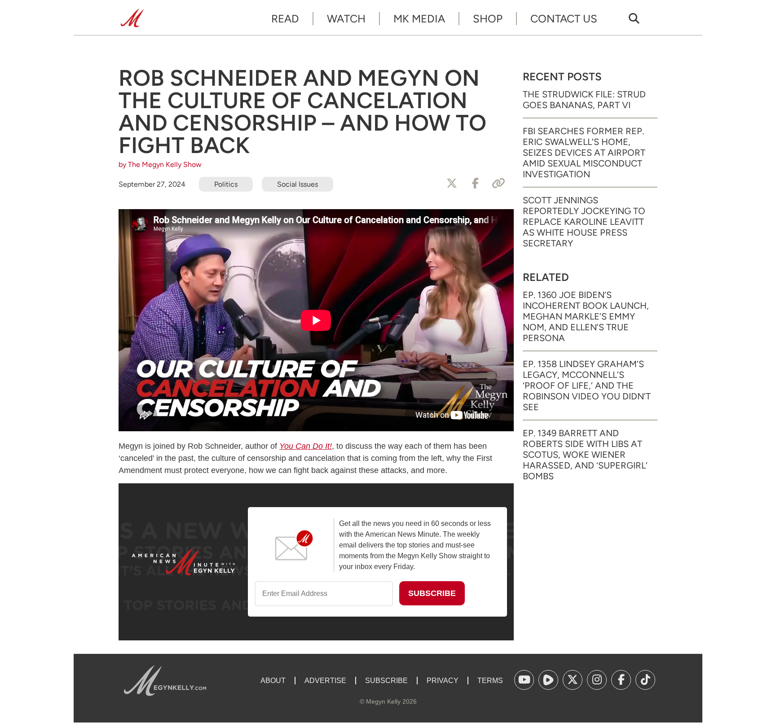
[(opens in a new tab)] (524, 680)
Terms (490, 680)
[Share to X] (452, 183)
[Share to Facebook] (475, 183)
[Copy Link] (498, 183)
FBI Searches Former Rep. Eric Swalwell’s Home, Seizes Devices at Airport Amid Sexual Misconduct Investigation (584, 153)
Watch (346, 18)
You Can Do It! (305, 446)
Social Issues (297, 184)
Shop (488, 18)
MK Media (419, 18)
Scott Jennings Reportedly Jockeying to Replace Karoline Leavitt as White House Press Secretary (584, 222)
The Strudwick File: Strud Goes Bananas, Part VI (584, 99)
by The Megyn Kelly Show (160, 164)
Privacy (443, 680)
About (273, 680)
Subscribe (386, 680)
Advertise (325, 680)
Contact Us (563, 18)
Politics (226, 184)
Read (285, 18)
